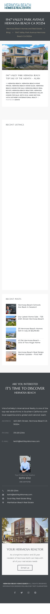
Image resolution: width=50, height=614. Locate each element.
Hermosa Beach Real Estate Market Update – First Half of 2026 (31, 353)
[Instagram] (28, 593)
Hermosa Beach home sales (23, 86)
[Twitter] (22, 593)
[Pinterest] (35, 593)
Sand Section (34, 95)
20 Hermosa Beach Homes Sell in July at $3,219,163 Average (30, 330)
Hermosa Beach (14, 83)
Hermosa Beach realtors (22, 90)
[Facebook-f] (15, 593)
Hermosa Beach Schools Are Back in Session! (29, 306)
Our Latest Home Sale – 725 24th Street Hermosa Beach (31, 318)
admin (17, 100)
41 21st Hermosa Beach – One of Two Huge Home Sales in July (29, 341)
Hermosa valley (36, 93)
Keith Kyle (24, 95)
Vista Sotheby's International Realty (21, 97)
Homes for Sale (12, 95)
